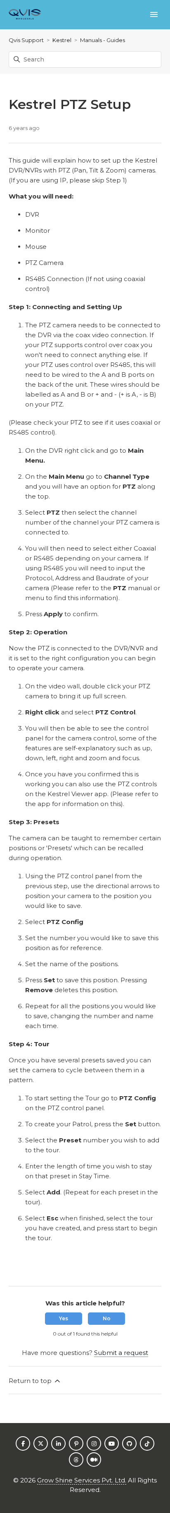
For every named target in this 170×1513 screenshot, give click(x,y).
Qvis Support (26, 40)
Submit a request (121, 1353)
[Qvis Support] (25, 14)
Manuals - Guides (102, 40)
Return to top (31, 1381)
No (107, 1318)
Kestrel (61, 40)
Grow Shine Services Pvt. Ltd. (81, 1480)
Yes (63, 1318)
